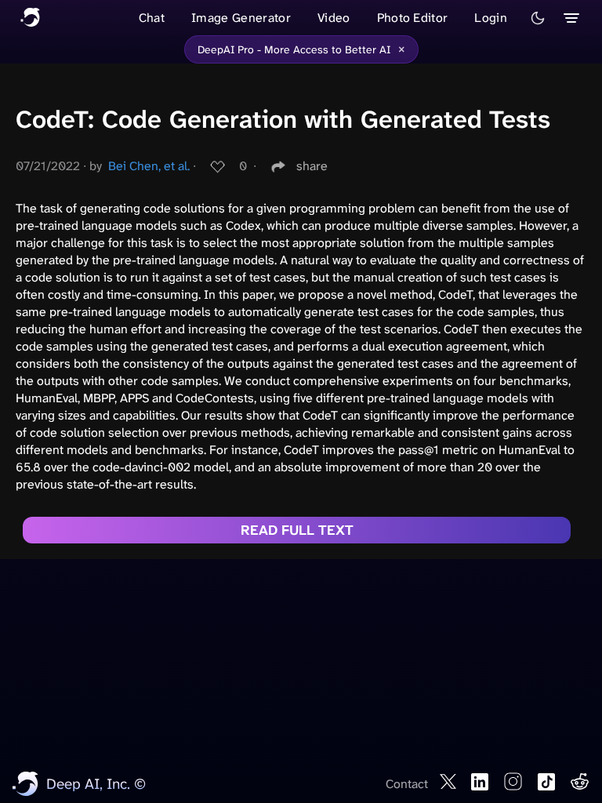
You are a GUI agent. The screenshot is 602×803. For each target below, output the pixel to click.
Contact (407, 784)
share (312, 166)
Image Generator (241, 17)
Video (333, 17)
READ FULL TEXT (297, 530)
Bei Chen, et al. (149, 166)
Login (490, 17)
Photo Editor (412, 17)
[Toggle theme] (537, 18)
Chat (152, 17)
